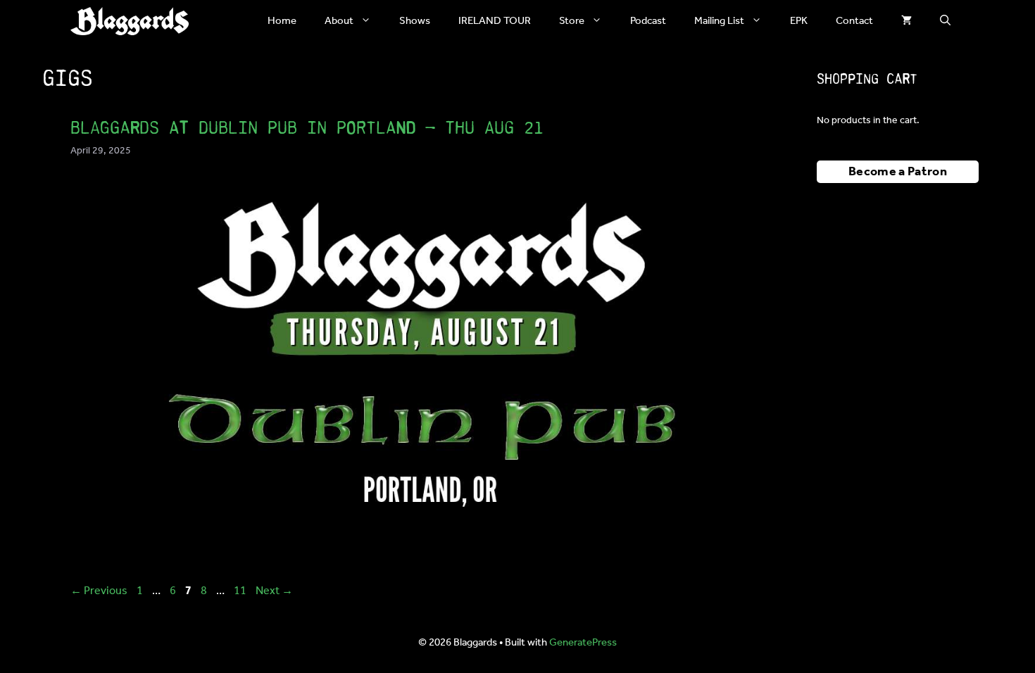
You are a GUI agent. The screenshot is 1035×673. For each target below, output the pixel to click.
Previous (98, 591)
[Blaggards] (129, 21)
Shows (414, 21)
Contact (854, 21)
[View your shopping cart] (906, 21)
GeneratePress (583, 643)
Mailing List (719, 21)
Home (282, 21)
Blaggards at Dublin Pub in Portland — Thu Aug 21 (307, 127)
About (339, 21)
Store (571, 21)
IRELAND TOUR (494, 21)
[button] (945, 21)
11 (241, 591)
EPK (799, 21)
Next (274, 591)
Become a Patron (897, 172)
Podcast (648, 21)
